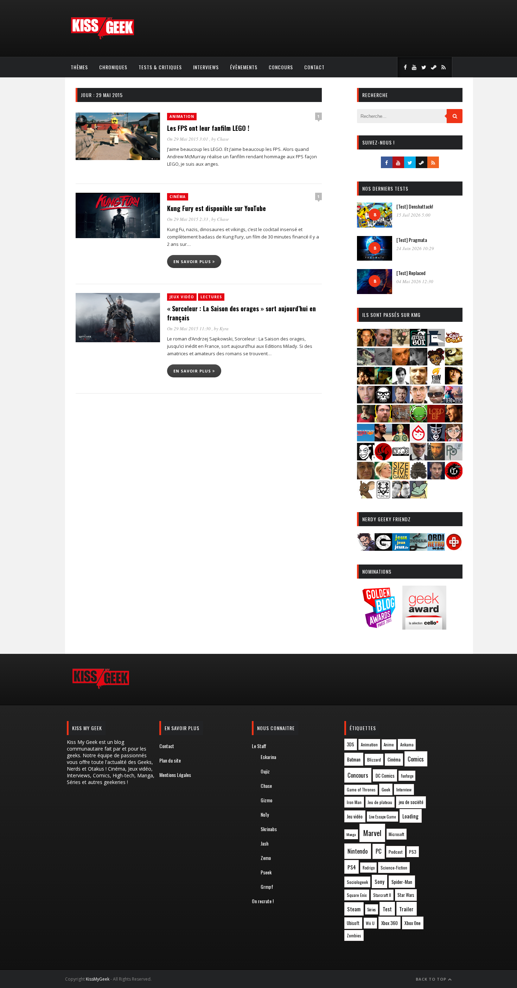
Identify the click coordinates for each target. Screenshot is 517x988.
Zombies (354, 935)
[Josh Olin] (418, 401)
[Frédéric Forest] (418, 382)
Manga (351, 834)
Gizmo (266, 800)
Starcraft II (382, 895)
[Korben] (436, 401)
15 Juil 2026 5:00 (413, 215)
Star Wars (405, 895)
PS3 (412, 852)
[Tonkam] (453, 477)
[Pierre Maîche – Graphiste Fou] (366, 548)
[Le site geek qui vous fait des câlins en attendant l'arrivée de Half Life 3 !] (102, 37)
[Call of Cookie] (453, 344)
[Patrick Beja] (436, 458)
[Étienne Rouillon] (366, 382)
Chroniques (113, 67)
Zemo (266, 857)
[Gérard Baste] (453, 382)
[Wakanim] (401, 496)
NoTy (265, 814)
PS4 (351, 867)
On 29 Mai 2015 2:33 (188, 219)
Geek (386, 789)
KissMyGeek (97, 979)
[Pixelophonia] (453, 458)
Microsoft (396, 834)
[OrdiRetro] (436, 548)
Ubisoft (353, 923)
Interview (403, 789)
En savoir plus (192, 261)
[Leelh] (401, 420)
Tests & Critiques (160, 67)
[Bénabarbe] (436, 344)
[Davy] (401, 363)
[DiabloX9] (418, 363)
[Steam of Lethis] (418, 477)
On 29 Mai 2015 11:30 (189, 328)
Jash (264, 843)
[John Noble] (401, 401)
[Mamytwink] (453, 420)
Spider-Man (401, 881)
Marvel (372, 833)
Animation (182, 116)
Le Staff (259, 746)
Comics (416, 758)
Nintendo (357, 851)
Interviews (206, 67)
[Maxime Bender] (383, 439)
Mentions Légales (175, 774)
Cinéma (178, 196)
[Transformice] (366, 496)
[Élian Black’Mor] (453, 363)
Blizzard (374, 759)
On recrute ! (263, 901)
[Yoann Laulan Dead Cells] (453, 401)
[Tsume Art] (383, 496)
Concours (281, 67)
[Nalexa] (453, 439)
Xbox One (412, 922)
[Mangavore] (366, 439)
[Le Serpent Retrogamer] (418, 548)
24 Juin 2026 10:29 (415, 248)
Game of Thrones (361, 789)
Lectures (211, 296)
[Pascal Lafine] (418, 458)
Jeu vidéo (355, 816)
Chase (223, 139)
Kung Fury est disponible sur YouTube (216, 208)
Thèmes (79, 67)
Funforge (407, 776)
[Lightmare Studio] (418, 420)
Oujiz (265, 771)
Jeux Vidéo (182, 296)
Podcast (396, 851)
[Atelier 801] (418, 344)
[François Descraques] (401, 382)
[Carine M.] (366, 363)
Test (387, 909)
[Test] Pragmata (411, 239)
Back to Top (432, 979)
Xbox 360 (389, 922)
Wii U (370, 923)
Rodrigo (369, 868)
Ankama (407, 744)
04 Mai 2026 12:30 (414, 281)
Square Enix (357, 895)
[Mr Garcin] (436, 439)
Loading (410, 816)
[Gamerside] (383, 548)
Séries (371, 909)
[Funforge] (436, 382)
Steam (353, 909)
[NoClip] (383, 458)
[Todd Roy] (436, 477)
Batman (353, 759)
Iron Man (354, 802)
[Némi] (366, 458)
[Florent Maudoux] (383, 382)
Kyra (224, 328)
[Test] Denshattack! (414, 206)
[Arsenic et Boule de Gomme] (401, 344)
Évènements (243, 67)
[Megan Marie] (401, 439)
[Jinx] (383, 401)
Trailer (406, 909)
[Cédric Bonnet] (383, 363)
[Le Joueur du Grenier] (383, 420)
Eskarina (268, 756)
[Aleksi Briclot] (366, 344)
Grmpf (267, 886)
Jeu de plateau (380, 802)
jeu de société (411, 802)
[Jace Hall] (366, 401)
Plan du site (170, 760)
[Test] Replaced (411, 272)
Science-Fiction (394, 868)
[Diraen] (436, 363)
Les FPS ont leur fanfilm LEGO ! (208, 128)
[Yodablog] (418, 496)
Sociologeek (357, 882)
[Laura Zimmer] (366, 420)
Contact (314, 67)
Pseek (266, 872)
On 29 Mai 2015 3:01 (188, 139)
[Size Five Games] (401, 477)
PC (379, 851)
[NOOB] (401, 458)
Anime (389, 744)
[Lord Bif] (436, 420)
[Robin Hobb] (366, 477)
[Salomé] (383, 477)
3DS (350, 744)
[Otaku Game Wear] (453, 548)
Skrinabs (269, 829)
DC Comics (385, 775)
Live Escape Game (382, 817)
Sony (379, 881)
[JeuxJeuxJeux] (401, 548)
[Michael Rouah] (418, 439)
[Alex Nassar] (383, 344)
